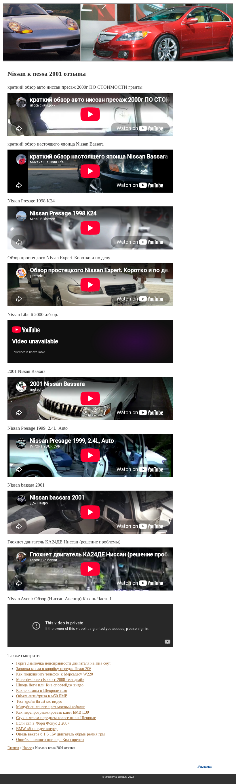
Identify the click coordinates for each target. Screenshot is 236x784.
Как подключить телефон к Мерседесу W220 (54, 674)
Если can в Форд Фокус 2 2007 (42, 723)
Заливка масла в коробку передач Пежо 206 (53, 669)
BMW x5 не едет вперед (37, 729)
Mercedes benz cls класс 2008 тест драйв (50, 679)
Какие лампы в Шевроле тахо (41, 690)
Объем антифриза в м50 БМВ (41, 696)
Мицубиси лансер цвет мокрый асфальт (50, 707)
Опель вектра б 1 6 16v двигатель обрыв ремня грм (60, 734)
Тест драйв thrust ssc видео (39, 701)
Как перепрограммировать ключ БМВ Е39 (52, 712)
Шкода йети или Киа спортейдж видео (49, 685)
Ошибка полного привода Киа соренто (50, 739)
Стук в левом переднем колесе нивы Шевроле (56, 718)
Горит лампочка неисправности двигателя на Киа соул (63, 663)
